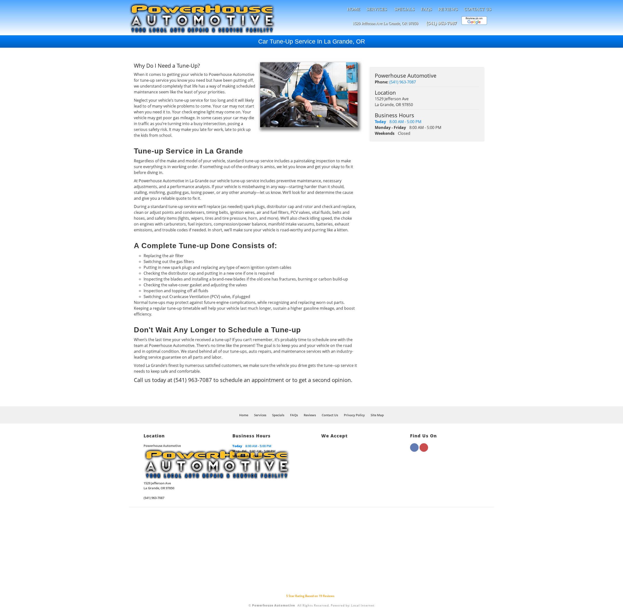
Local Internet (363, 605)
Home (353, 9)
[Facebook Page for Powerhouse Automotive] (414, 450)
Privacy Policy (354, 415)
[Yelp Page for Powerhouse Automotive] (424, 450)
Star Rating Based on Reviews (310, 596)
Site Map (377, 415)
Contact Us (477, 9)
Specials (404, 9)
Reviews (448, 9)
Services (376, 9)
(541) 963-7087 (441, 23)
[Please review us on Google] (474, 23)
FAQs (426, 9)
